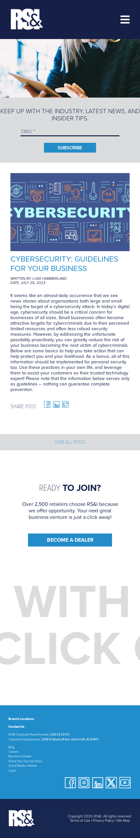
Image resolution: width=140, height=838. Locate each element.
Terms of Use (80, 820)
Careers (13, 752)
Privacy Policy (103, 820)
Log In (12, 771)
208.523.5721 (59, 735)
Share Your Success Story (25, 761)
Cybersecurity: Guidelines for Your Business (64, 263)
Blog (11, 747)
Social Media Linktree (22, 766)
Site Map (123, 820)
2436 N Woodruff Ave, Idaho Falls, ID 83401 (69, 739)
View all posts (70, 442)
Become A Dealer (70, 540)
